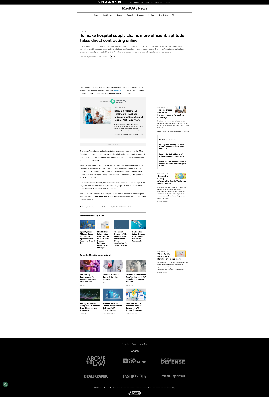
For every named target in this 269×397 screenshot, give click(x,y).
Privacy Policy (171, 388)
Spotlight (151, 15)
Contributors (107, 15)
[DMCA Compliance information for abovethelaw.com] (134, 393)
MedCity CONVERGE (120, 207)
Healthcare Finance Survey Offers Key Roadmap (111, 277)
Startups (130, 207)
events (96, 207)
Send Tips (149, 2)
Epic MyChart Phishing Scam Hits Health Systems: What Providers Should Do (87, 237)
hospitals (110, 207)
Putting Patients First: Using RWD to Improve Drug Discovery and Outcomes (90, 307)
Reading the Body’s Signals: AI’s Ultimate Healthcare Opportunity (138, 236)
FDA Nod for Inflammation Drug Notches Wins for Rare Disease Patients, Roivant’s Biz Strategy (103, 239)
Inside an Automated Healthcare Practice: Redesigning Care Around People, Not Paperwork (128, 115)
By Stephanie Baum (163, 202)
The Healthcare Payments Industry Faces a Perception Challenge (170, 113)
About (134, 344)
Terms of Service (160, 388)
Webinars (158, 2)
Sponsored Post (120, 107)
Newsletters (163, 15)
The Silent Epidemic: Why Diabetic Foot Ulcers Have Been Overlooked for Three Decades (120, 238)
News (96, 15)
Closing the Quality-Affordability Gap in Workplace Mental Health (171, 179)
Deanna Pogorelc (87, 57)
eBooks (167, 2)
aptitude (117, 90)
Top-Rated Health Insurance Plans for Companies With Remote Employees (134, 307)
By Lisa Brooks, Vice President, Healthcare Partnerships (173, 131)
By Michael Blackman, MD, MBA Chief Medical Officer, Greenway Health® (129, 135)
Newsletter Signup (136, 2)
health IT (103, 207)
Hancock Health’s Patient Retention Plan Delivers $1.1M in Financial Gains (112, 307)
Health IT (83, 31)
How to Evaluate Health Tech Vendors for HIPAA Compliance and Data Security (136, 278)
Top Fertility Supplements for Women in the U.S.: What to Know (88, 278)
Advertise (125, 344)
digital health (89, 207)
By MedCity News (162, 273)
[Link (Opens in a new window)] (97, 115)
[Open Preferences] (5, 384)
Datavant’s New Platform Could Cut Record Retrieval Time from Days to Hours (172, 163)
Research (140, 15)
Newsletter (143, 344)
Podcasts (130, 15)
